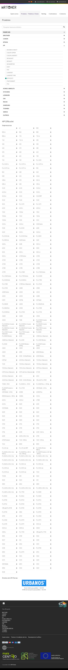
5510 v (4, 224)
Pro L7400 (39, 308)
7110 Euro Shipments (42, 360)
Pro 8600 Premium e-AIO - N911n (43, 452)
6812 (20, 484)
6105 (37, 404)
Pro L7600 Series (6, 276)
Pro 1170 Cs (22, 164)
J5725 (38, 260)
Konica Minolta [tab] (9, 88)
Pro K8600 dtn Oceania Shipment (25, 328)
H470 (3, 300)
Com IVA (51, 1)
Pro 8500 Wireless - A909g (24, 344)
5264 (37, 568)
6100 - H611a (40, 432)
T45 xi (38, 136)
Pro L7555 (22, 388)
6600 (3, 436)
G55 (20, 176)
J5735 (21, 264)
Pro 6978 (4, 524)
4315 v (21, 252)
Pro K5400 (39, 276)
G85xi (3, 180)
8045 (37, 444)
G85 (20, 172)
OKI (3, 623)
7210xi (4, 220)
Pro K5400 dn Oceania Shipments (8, 324)
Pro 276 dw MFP (23, 448)
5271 (3, 560)
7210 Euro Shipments (24, 364)
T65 (3, 140)
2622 (37, 412)
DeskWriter (11, 64)
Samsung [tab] (6, 105)
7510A (4, 476)
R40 (37, 128)
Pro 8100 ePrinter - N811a (41, 448)
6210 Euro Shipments (24, 360)
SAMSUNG (4, 627)
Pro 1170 (21, 204)
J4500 (21, 308)
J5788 (38, 268)
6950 (3, 516)
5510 (20, 196)
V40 (20, 184)
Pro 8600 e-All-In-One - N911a (8, 452)
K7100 (38, 372)
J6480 (38, 296)
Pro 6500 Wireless (41, 340)
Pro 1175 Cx (22, 168)
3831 (3, 536)
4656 (37, 536)
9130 (37, 200)
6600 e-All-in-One (24, 436)
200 (20, 476)
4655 (20, 480)
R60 (20, 132)
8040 (20, 444)
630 (3, 156)
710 (3, 160)
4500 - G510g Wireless (25, 356)
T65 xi (21, 140)
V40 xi (38, 184)
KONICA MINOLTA (7, 619)
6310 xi (21, 400)
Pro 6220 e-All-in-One (8, 488)
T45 (20, 136)
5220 (37, 560)
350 (20, 144)
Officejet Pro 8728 (7, 508)
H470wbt (38, 300)
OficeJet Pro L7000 (41, 380)
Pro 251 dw (5, 448)
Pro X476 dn (5, 468)
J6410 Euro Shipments (8, 380)
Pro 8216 (21, 496)
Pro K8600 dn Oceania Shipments (8, 328)
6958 (20, 536)
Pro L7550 (22, 312)
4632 (20, 412)
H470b (21, 300)
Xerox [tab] (5, 112)
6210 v (21, 208)
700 (37, 156)
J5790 (3, 272)
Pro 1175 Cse (5, 168)
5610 (3, 232)
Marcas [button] (6, 32)
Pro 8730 (21, 508)
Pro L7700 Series (23, 276)
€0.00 (62, 1)
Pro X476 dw (22, 468)
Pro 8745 (38, 512)
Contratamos (53, 14)
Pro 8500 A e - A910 (24, 384)
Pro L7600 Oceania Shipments (7, 332)
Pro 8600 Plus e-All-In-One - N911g (25, 452)
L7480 (38, 400)
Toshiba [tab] (6, 108)
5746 (3, 432)
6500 (20, 336)
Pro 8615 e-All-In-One (25, 456)
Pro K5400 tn (22, 280)
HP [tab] (4, 45)
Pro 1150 (38, 160)
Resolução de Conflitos (34, 637)
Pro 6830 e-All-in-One (42, 488)
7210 (20, 216)
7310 (3, 212)
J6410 (21, 292)
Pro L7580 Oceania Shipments (41, 328)
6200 (37, 228)
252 (20, 540)
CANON (4, 614)
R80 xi (3, 136)
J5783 (3, 268)
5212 (37, 564)
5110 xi (38, 188)
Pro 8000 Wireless (7, 336)
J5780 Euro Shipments (25, 284)
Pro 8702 (38, 548)
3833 (3, 484)
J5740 (38, 256)
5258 (3, 548)
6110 (20, 188)
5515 (37, 220)
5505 (20, 220)
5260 (3, 556)
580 (37, 148)
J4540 (38, 316)
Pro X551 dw (39, 468)
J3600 (21, 304)
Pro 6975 (38, 520)
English (29, 1)
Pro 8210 (4, 496)
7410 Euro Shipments (7, 368)
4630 (37, 408)
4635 (3, 416)
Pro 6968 (4, 520)
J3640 (38, 348)
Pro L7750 (39, 312)
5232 (3, 544)
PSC (8, 84)
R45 (37, 168)
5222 (20, 568)
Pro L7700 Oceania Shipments (24, 332)
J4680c (21, 396)
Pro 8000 (38, 332)
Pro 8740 (38, 508)
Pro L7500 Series (40, 272)
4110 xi (4, 196)
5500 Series (39, 224)
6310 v (4, 400)
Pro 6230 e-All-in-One (25, 488)
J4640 (3, 316)
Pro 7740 (21, 492)
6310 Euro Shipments (7, 376)
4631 (20, 416)
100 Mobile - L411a (41, 388)
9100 (3, 228)
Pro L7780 (39, 280)
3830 (20, 420)
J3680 (21, 288)
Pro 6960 (38, 516)
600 (20, 152)
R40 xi (3, 132)
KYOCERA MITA (6, 620)
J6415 (3, 296)
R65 (3, 172)
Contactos (63, 14)
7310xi (21, 212)
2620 (3, 412)
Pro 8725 (38, 504)
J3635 (21, 348)
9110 (3, 200)
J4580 (38, 288)
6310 (3, 248)
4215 (3, 204)
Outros (4, 631)
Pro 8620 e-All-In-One (42, 456)
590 (3, 152)
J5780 (21, 260)
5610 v (21, 232)
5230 (37, 540)
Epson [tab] (5, 42)
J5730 (3, 264)
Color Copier (11, 52)
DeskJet (9, 61)
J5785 (21, 268)
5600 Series (22, 240)
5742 (37, 424)
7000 (3, 356)
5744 (20, 428)
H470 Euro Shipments (42, 368)
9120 (20, 200)
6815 (20, 564)
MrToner (13, 664)
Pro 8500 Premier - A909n (41, 344)
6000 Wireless (40, 352)
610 (37, 152)
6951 (37, 552)
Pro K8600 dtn (40, 304)
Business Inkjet (12, 50)
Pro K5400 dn (5, 312)
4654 (3, 480)
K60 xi (38, 180)
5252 (20, 548)
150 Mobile (5, 408)
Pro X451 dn (22, 464)
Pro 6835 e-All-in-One (8, 492)
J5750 (3, 260)
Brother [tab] (6, 35)
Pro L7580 (5, 284)
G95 (20, 180)
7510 (37, 472)
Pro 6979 (21, 524)
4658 (3, 572)
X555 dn (38, 524)
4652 (37, 476)
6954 (20, 516)
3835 (3, 552)
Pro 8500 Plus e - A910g (42, 384)
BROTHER (4, 612)
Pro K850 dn (5, 240)
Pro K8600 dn (5, 308)
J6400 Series (5, 292)
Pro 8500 (4, 344)
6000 (20, 352)
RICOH (4, 625)
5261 (20, 556)
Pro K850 (38, 236)
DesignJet (10, 58)
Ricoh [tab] (5, 102)
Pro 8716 (4, 504)
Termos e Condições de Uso (19, 637)
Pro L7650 (39, 284)
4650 (37, 420)
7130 (3, 364)
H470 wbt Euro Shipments (26, 372)
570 (20, 148)
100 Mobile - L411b (7, 392)
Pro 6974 (21, 552)
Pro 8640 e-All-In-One (42, 460)
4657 (3, 540)
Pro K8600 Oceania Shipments (41, 324)
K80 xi (3, 184)
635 (20, 156)
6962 (20, 544)
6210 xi (38, 208)
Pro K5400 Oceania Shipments (41, 320)
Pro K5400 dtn (6, 280)
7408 (20, 320)
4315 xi (38, 252)
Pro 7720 (21, 532)
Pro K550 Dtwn (23, 236)
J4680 (21, 316)
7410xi (4, 216)
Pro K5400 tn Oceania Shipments (25, 324)
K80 (3, 176)
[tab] (34, 32)
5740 (3, 424)
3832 (20, 512)
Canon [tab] (5, 39)
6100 (20, 432)
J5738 (38, 264)
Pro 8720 (21, 504)
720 (20, 160)
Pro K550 (21, 228)
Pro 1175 (38, 204)
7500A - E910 (5, 384)
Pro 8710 (21, 500)
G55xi (37, 176)
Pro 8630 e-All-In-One (25, 460)
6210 (3, 208)
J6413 (38, 292)
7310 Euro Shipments (42, 364)
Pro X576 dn (5, 472)
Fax (8, 69)
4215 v (4, 256)
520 (3, 148)
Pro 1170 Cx (39, 164)
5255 (37, 544)
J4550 (3, 320)
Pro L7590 (5, 288)
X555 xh (4, 528)
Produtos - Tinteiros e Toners (30, 14)
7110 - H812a (23, 440)
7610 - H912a (40, 440)
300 (37, 140)
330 (3, 144)
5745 (37, 428)
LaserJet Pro (11, 75)
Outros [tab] (6, 115)
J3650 (3, 352)
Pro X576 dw (22, 472)
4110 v (38, 192)
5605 (37, 240)
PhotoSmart (11, 81)
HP (3, 617)
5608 (20, 244)
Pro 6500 (21, 340)
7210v (38, 216)
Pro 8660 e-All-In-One (8, 464)
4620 (20, 404)
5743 (3, 428)
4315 (3, 252)
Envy (8, 67)
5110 (3, 188)
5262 (37, 556)
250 (37, 480)
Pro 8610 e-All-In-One (8, 456)
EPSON (4, 615)
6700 (37, 436)
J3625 (3, 348)
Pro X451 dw (39, 464)
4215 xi (38, 244)
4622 (20, 408)
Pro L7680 (22, 272)
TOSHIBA (4, 630)
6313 (20, 376)
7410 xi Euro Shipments (25, 368)
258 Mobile (5, 564)
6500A (21, 392)
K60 (37, 172)
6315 (37, 376)
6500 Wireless (40, 356)
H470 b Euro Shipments (8, 372)
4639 (3, 420)
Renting (43, 14)
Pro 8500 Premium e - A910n (8, 388)
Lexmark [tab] (6, 95)
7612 (3, 444)
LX (20, 128)
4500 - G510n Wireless (25, 380)
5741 (20, 424)
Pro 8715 (38, 500)
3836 (3, 568)
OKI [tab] (4, 98)
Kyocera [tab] (6, 92)
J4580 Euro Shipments (42, 336)
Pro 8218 (38, 496)
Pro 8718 (4, 512)
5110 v (38, 396)
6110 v (4, 404)
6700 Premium (6, 440)
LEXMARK (4, 622)
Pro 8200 (38, 492)
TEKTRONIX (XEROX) (7, 628)
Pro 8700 (4, 500)
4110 (20, 192)
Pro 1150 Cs (5, 164)
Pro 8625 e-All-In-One (8, 460)
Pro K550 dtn (5, 236)
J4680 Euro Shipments (8, 340)
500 (37, 144)
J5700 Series (22, 256)
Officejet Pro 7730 (41, 532)
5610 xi (38, 232)
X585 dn (21, 528)
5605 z (4, 244)
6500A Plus (39, 392)
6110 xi (4, 192)
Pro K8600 (5, 304)
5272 (20, 560)
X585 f (38, 528)
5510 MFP (39, 196)
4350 (37, 248)
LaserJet (10, 72)
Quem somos (14, 14)
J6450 (21, 296)
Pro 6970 (21, 520)
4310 (20, 248)
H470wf (4, 360)
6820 (37, 484)
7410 (37, 212)
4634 (37, 416)
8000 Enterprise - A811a (8, 396)
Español (31, 1)
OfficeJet (10, 78)
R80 (37, 132)
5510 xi (21, 224)
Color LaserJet (12, 55)
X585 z (4, 532)
